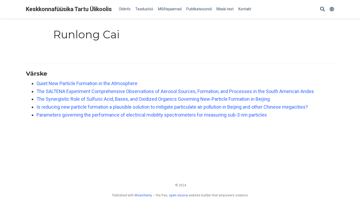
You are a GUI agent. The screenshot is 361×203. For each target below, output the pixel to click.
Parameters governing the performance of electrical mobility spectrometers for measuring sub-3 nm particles (151, 115)
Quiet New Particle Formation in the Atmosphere (86, 83)
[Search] (322, 9)
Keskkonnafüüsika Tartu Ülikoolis (69, 9)
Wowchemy (143, 195)
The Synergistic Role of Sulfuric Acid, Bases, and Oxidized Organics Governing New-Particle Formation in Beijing (153, 99)
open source (178, 195)
